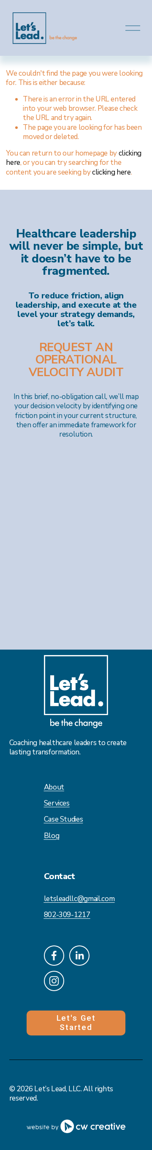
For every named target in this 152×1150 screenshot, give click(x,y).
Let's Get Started (76, 1022)
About (54, 787)
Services (57, 803)
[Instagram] (54, 981)
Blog (52, 836)
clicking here (111, 172)
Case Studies (63, 819)
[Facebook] (54, 955)
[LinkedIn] (79, 955)
